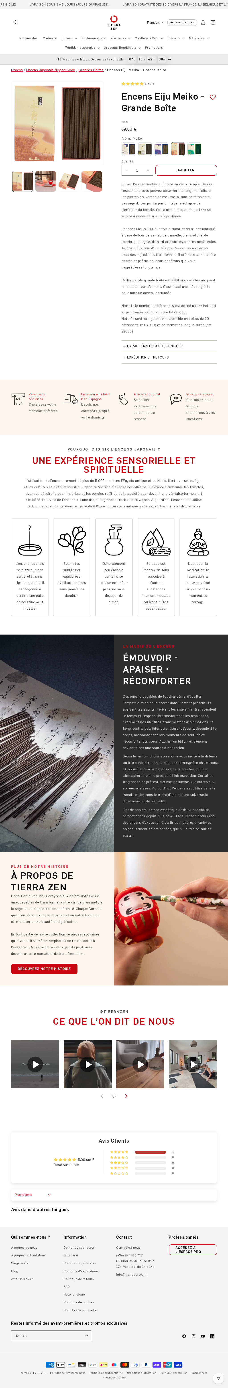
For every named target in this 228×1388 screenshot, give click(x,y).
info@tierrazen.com (131, 1274)
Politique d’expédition (174, 1373)
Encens (67, 38)
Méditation (197, 38)
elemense (118, 38)
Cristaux (174, 38)
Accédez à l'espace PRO (188, 1250)
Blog (14, 1271)
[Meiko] (178, 149)
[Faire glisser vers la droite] (125, 1096)
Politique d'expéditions (81, 1271)
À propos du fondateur (28, 1255)
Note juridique (74, 1294)
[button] (16, 22)
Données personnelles (81, 1310)
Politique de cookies (79, 1302)
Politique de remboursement (67, 1373)
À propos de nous (24, 1248)
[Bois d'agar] (128, 149)
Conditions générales (80, 1263)
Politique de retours (79, 1279)
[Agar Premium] (145, 149)
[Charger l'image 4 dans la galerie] (91, 181)
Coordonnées (199, 1373)
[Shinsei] (161, 149)
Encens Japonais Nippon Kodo (50, 70)
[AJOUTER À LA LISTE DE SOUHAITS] (211, 97)
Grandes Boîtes (91, 70)
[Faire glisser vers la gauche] (102, 1096)
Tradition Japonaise (80, 48)
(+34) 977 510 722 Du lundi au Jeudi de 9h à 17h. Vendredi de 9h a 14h (135, 1261)
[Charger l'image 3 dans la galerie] (68, 181)
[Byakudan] (194, 149)
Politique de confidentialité (106, 1373)
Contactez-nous (128, 1248)
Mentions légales (116, 1377)
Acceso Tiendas (182, 22)
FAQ (67, 1287)
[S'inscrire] (86, 1335)
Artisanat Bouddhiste (120, 48)
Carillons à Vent (147, 38)
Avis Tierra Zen (22, 1279)
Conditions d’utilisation (142, 1373)
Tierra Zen (39, 1373)
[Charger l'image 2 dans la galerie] (45, 181)
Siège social (20, 1263)
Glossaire (71, 1255)
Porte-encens (91, 38)
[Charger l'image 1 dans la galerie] (22, 181)
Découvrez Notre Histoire (44, 969)
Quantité (127, 161)
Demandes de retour (79, 1248)
